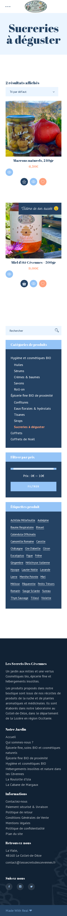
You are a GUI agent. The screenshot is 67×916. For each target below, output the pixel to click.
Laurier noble (30, 569)
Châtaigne (17, 548)
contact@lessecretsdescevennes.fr (31, 862)
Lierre (14, 576)
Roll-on (19, 389)
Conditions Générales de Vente (27, 817)
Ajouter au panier (24, 181)
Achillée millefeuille (23, 520)
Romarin (15, 591)
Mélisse (15, 584)
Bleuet (40, 527)
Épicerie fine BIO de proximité (32, 395)
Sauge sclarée (31, 591)
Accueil (11, 737)
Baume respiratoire (22, 527)
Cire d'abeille (33, 548)
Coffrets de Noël (23, 439)
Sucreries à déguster (29, 427)
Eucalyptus (17, 555)
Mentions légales (18, 823)
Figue (29, 555)
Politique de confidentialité (25, 828)
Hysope (15, 569)
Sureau (46, 591)
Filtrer (33, 486)
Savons (19, 383)
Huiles (18, 365)
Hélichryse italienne (38, 562)
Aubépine (43, 520)
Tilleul (35, 598)
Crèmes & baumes (27, 377)
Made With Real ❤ (19, 910)
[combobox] (32, 91)
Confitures (21, 402)
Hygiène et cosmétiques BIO (31, 358)
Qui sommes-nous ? (19, 742)
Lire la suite (24, 283)
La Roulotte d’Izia (18, 779)
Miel (43, 576)
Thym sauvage (19, 598)
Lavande (45, 569)
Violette (46, 598)
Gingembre (17, 562)
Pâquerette (29, 584)
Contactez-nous (16, 801)
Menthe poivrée (29, 576)
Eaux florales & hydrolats (32, 408)
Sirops (18, 421)
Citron (46, 548)
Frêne (38, 555)
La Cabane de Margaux (22, 784)
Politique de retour (19, 812)
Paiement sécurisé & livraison (27, 807)
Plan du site (14, 834)
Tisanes (19, 414)
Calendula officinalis (23, 534)
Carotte (40, 541)
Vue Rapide (9, 172)
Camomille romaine (22, 541)
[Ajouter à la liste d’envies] (43, 181)
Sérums (19, 371)
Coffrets (16, 433)
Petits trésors (46, 584)
